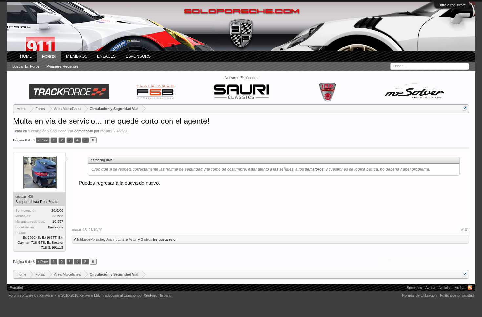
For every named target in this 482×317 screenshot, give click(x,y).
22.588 (57, 216)
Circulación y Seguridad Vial (51, 131)
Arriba (459, 287)
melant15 (107, 131)
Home (26, 56)
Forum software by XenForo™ (54, 295)
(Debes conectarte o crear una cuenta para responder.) (424, 262)
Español (16, 287)
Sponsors (414, 287)
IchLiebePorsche (90, 239)
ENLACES (106, 56)
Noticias (445, 287)
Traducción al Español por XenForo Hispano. (136, 295)
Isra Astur (129, 239)
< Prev (42, 140)
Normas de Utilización (419, 295)
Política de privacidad (457, 295)
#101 (465, 230)
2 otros (146, 239)
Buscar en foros (26, 66)
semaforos (314, 169)
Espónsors (138, 56)
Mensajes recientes (62, 66)
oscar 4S (24, 196)
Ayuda (430, 287)
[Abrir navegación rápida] (465, 108)
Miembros (76, 56)
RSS (470, 287)
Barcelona (55, 227)
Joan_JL (113, 239)
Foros (49, 56)
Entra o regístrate (452, 5)
